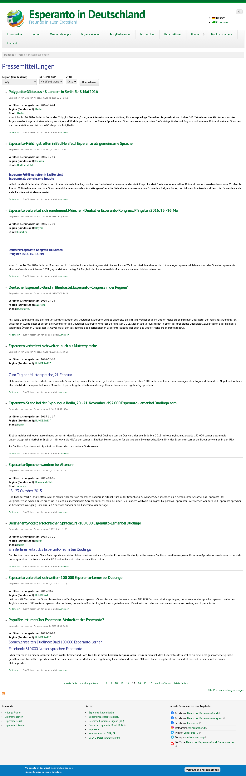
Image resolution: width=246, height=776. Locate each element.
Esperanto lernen (14, 716)
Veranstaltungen (60, 34)
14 (139, 683)
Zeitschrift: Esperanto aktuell (104, 716)
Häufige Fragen (13, 712)
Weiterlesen (14, 132)
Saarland (40, 304)
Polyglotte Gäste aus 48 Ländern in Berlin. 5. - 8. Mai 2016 (53, 91)
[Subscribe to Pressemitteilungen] (3, 694)
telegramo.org (196, 737)
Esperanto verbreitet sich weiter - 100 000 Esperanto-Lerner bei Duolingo (65, 577)
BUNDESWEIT (43, 363)
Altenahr (22, 486)
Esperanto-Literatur (15, 725)
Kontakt (12, 43)
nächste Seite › (163, 683)
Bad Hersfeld (25, 165)
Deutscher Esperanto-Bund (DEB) (106, 725)
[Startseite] (15, 19)
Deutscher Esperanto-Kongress (206, 718)
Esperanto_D (192, 732)
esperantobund (197, 728)
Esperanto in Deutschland (87, 14)
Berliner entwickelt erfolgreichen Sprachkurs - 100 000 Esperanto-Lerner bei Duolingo (75, 523)
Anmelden (64, 132)
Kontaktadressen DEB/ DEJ (102, 733)
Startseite (9, 54)
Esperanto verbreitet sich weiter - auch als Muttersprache (53, 345)
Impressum (94, 729)
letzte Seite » (181, 683)
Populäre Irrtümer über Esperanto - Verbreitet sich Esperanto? (56, 619)
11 (122, 683)
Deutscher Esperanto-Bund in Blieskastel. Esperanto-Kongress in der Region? (68, 287)
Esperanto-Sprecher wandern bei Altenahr (41, 464)
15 (145, 683)
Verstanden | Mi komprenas (202, 769)
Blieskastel (23, 308)
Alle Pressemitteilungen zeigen (226, 690)
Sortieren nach (47, 76)
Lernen (36, 34)
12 (127, 683)
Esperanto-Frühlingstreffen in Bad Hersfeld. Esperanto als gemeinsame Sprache (70, 143)
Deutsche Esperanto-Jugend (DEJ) (106, 720)
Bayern (39, 228)
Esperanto (221, 22)
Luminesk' (194, 723)
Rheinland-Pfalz (44, 482)
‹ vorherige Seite (89, 683)
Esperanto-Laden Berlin (101, 712)
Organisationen (90, 34)
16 (151, 683)
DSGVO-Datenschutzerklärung (105, 737)
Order (69, 76)
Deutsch (220, 18)
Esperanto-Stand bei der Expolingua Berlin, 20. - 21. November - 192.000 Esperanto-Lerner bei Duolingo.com (92, 403)
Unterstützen (172, 34)
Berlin (38, 109)
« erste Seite (70, 683)
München (22, 232)
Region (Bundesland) (14, 77)
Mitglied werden (120, 34)
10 (116, 683)
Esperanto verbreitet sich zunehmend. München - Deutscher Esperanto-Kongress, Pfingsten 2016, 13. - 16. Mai (93, 210)
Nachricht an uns (222, 34)
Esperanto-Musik (13, 720)
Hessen (39, 161)
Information (14, 34)
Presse (195, 34)
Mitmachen (147, 34)
